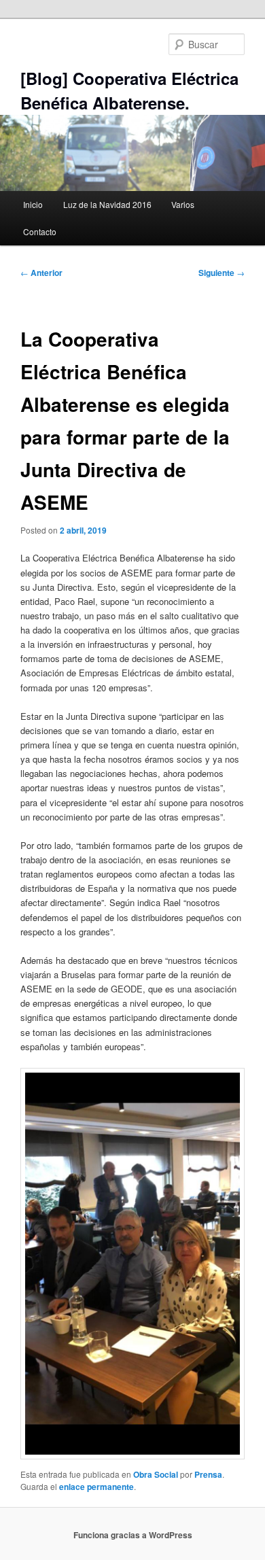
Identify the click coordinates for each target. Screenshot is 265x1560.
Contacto (39, 231)
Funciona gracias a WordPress (132, 1535)
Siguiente (221, 272)
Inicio (33, 204)
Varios (182, 204)
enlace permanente (96, 1486)
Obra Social (155, 1474)
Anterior (41, 272)
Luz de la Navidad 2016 (107, 204)
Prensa (208, 1474)
